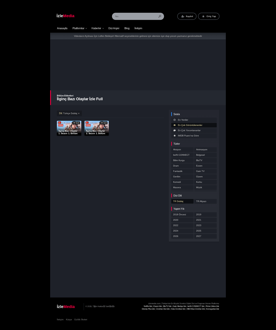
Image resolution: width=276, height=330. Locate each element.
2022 (175, 225)
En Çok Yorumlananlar (189, 130)
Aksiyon (177, 149)
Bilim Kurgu (179, 160)
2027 (198, 236)
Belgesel (200, 155)
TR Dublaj (178, 201)
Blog (127, 28)
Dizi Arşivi (113, 28)
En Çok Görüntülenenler (190, 125)
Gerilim (176, 176)
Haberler (96, 28)
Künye (69, 319)
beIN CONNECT (181, 155)
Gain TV (200, 171)
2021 (198, 220)
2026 (175, 236)
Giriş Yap (211, 16)
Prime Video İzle (212, 306)
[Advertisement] (138, 65)
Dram (176, 165)
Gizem (199, 176)
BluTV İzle (167, 306)
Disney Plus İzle (148, 309)
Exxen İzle (157, 306)
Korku (199, 182)
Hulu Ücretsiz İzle (178, 309)
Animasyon (201, 149)
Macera (177, 187)
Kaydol (189, 16)
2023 (198, 225)
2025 (198, 230)
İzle (65, 16)
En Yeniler (183, 120)
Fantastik (177, 171)
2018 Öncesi (179, 214)
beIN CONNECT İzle (196, 306)
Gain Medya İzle (179, 306)
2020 (175, 220)
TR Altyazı (201, 201)
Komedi (177, 182)
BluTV (199, 160)
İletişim (138, 28)
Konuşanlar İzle (212, 309)
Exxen (199, 165)
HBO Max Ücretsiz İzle (196, 309)
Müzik (199, 187)
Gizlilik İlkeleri (80, 319)
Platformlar (78, 28)
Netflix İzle (148, 306)
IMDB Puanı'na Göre (188, 135)
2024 (175, 230)
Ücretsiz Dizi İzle (163, 309)
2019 (198, 214)
